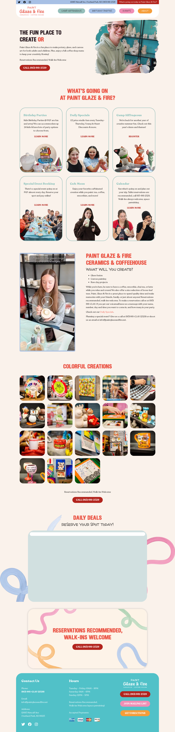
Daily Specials (106, 312)
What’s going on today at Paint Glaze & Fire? (138, 2)
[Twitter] (19, 2)
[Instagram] (30, 2)
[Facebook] (24, 2)
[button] (47, 302)
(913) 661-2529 (109, 2)
